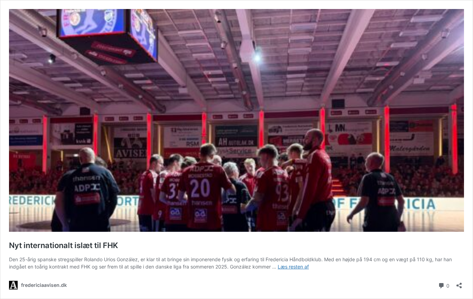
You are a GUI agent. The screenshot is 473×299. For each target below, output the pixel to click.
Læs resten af (293, 267)
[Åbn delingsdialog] (459, 283)
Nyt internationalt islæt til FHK (63, 245)
